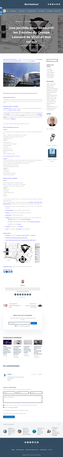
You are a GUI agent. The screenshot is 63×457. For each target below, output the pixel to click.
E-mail (19, 392)
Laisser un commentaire (9, 417)
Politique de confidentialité (32, 449)
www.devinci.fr (20, 226)
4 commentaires (26, 355)
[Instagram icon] (25, 294)
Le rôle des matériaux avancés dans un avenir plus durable (27, 349)
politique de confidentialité (25, 325)
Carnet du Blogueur (50, 75)
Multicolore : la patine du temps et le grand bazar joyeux (40, 431)
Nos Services (50, 11)
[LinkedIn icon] (18, 294)
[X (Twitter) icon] (23, 294)
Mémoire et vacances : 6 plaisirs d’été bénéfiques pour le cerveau (26, 431)
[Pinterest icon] (28, 294)
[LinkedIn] (57, 4)
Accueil (6, 11)
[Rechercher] (59, 11)
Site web (32, 392)
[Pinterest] (55, 4)
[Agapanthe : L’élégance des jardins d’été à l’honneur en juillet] (5, 431)
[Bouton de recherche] (56, 60)
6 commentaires (16, 357)
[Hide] (0, 16)
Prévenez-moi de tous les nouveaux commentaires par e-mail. (16, 410)
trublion (9, 374)
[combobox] (51, 60)
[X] (7, 272)
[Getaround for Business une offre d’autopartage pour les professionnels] (38, 342)
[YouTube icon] (30, 294)
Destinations (13, 11)
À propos (13, 449)
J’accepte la (23, 325)
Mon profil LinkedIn (25, 291)
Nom (5, 392)
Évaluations (41, 11)
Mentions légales (20, 449)
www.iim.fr (5, 180)
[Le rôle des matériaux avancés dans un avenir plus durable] (28, 342)
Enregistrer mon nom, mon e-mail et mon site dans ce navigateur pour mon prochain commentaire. (21, 405)
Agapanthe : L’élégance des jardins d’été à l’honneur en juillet (11, 431)
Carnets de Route (50, 77)
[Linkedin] (11, 272)
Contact (56, 11)
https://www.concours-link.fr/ (35, 221)
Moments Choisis (50, 74)
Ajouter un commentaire (9, 397)
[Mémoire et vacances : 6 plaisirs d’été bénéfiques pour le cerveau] (19, 431)
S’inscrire (34, 323)
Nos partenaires (43, 449)
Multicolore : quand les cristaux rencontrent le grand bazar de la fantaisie (55, 431)
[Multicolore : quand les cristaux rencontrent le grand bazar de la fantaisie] (49, 431)
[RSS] (59, 4)
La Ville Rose (49, 69)
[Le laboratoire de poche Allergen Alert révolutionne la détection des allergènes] (17, 342)
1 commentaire (44, 21)
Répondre (40, 374)
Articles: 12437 (22, 297)
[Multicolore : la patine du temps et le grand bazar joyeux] (34, 431)
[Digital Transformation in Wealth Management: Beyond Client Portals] (7, 342)
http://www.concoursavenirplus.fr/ (26, 219)
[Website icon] (20, 294)
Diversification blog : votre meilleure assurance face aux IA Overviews (52, 108)
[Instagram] (52, 4)
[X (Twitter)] (50, 4)
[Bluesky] (9, 272)
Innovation (37, 21)
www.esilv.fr (5, 158)
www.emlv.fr (5, 129)
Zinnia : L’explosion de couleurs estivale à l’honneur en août (51, 85)
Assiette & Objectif (50, 72)
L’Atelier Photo (50, 70)
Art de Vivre (21, 11)
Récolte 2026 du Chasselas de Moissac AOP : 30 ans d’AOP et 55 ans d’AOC (52, 97)
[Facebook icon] (15, 294)
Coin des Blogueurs (31, 11)
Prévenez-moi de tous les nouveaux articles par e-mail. (15, 413)
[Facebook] (48, 4)
